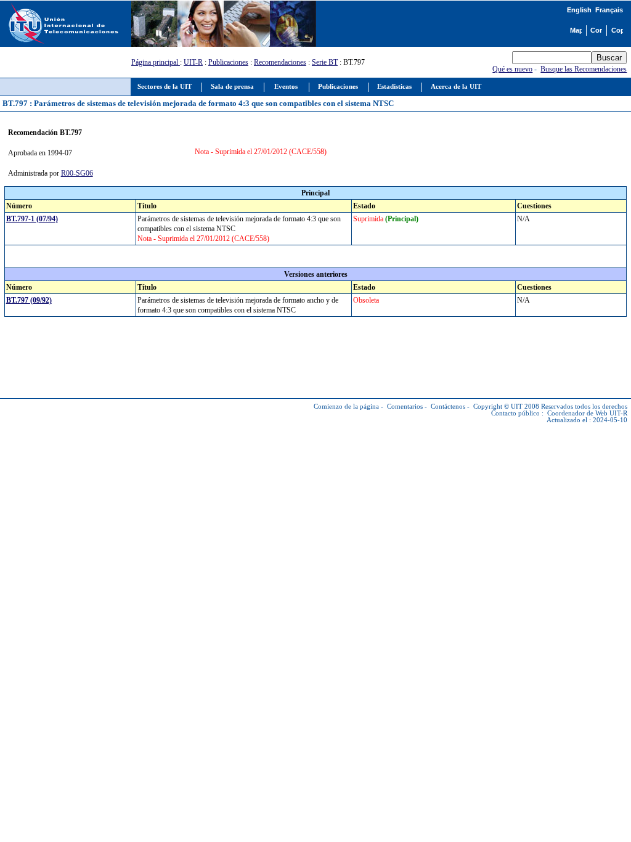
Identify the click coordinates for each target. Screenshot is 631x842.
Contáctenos (448, 406)
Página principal (155, 62)
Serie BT (325, 62)
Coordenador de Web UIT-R (587, 413)
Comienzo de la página (346, 406)
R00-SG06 (77, 173)
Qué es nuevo (512, 69)
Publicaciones (228, 62)
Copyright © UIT (498, 406)
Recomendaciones (280, 62)
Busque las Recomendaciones (583, 69)
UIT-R (193, 62)
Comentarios (405, 406)
